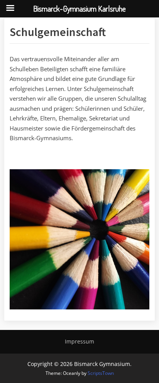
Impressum (79, 341)
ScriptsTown (101, 373)
